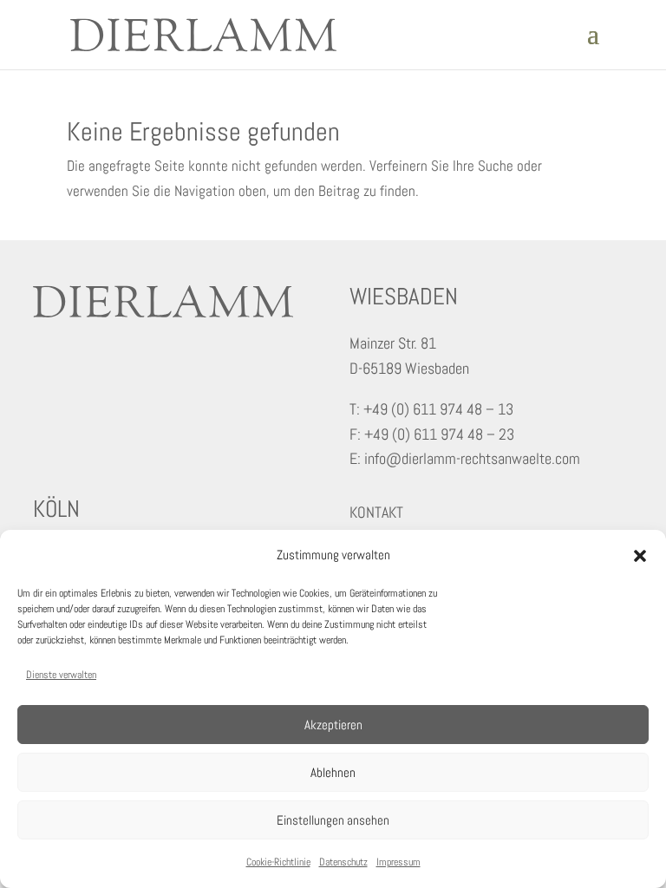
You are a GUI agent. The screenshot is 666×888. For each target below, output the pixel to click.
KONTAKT (376, 512)
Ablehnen (333, 772)
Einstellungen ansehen (333, 820)
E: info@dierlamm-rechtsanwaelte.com (464, 458)
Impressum (398, 862)
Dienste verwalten (61, 675)
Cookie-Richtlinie (278, 862)
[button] (640, 556)
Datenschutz (343, 862)
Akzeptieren (333, 724)
